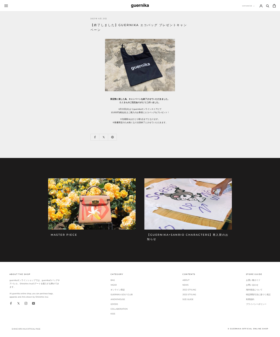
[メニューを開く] (6, 6)
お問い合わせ (252, 285)
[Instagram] (25, 303)
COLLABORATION (119, 309)
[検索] (267, 5)
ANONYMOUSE (118, 299)
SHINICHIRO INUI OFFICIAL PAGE (26, 329)
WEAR (114, 285)
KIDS (113, 313)
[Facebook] (10, 303)
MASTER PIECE (64, 234)
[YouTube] (33, 303)
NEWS (185, 285)
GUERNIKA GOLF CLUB (122, 294)
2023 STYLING (189, 294)
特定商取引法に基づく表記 (258, 294)
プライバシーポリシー (256, 304)
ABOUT (185, 280)
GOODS (114, 304)
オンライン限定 (118, 289)
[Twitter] (18, 303)
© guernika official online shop (248, 329)
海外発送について (254, 289)
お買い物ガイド (253, 280)
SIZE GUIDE (187, 299)
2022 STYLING (189, 289)
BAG (113, 280)
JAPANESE (247, 6)
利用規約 (250, 299)
